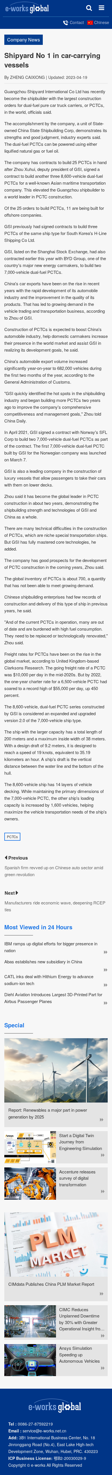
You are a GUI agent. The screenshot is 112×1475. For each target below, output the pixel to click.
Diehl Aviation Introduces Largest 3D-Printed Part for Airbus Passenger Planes (53, 997)
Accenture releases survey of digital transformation (77, 1178)
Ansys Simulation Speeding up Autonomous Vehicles (79, 1354)
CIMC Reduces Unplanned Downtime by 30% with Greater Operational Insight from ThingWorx (81, 1319)
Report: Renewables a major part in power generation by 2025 (47, 1113)
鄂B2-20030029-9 (47, 1458)
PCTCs (12, 836)
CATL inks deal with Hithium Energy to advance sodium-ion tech (48, 979)
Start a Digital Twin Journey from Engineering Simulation (80, 1141)
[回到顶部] (104, 1467)
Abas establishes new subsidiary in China (43, 961)
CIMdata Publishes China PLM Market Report (51, 1284)
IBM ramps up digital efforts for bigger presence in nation (50, 946)
